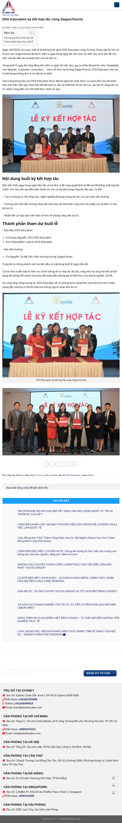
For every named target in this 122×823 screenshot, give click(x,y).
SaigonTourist (87, 475)
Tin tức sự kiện (10, 15)
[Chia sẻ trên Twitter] (58, 464)
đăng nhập (23, 487)
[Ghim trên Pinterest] (69, 464)
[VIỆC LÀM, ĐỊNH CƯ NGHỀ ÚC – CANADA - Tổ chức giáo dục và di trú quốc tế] (9, 7)
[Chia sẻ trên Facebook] (52, 464)
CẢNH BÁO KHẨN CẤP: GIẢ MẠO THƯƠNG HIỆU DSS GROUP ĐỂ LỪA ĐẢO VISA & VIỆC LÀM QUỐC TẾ (67, 526)
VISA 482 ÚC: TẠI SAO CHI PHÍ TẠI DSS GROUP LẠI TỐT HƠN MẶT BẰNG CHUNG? (67, 591)
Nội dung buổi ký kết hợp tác (19, 37)
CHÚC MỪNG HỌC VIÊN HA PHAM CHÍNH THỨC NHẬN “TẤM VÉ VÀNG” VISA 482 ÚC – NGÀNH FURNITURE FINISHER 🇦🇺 (66, 633)
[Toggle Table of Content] (30, 33)
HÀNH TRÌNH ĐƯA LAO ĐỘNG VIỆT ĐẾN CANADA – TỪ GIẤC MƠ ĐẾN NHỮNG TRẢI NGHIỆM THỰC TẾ (68, 619)
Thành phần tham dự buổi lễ (18, 41)
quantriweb (37, 27)
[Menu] (116, 4)
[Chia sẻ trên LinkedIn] (75, 464)
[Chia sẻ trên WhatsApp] (46, 464)
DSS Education (73, 475)
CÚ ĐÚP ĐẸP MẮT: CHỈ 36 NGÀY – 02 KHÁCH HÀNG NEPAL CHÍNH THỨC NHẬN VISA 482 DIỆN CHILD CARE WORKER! (65, 579)
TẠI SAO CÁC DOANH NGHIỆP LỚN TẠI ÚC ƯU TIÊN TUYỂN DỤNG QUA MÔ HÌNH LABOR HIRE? (66, 606)
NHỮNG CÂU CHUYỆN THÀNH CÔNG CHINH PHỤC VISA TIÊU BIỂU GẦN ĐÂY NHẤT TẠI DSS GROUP (64, 566)
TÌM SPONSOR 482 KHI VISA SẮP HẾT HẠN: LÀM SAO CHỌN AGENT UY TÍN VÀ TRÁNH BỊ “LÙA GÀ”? (65, 512)
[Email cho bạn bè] (64, 464)
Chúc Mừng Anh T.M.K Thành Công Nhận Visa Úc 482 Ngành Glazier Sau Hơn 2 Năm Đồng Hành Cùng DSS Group (66, 539)
